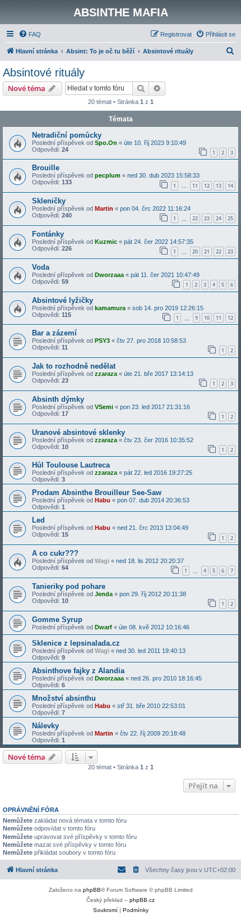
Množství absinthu (64, 698)
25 (230, 218)
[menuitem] (29, 34)
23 (207, 218)
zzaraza (106, 373)
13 (218, 185)
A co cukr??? (55, 553)
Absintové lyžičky (62, 300)
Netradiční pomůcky (66, 135)
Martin (104, 208)
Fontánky (48, 234)
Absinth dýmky (58, 399)
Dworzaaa (109, 274)
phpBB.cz (142, 900)
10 (207, 317)
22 (195, 218)
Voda (40, 267)
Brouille (45, 168)
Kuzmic (106, 241)
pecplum (108, 175)
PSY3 (102, 340)
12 (207, 185)
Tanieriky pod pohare (68, 586)
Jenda (104, 594)
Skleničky (49, 201)
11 (195, 185)
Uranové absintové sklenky (78, 432)
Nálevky (45, 726)
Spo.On (106, 142)
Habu (102, 500)
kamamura (110, 308)
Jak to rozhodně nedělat (73, 366)
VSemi (104, 406)
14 (230, 185)
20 (195, 251)
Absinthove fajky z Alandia (78, 670)
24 (218, 218)
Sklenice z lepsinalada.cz (76, 643)
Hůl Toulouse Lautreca (71, 465)
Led (38, 520)
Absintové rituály (44, 72)
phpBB (92, 890)
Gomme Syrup (57, 619)
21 (207, 251)
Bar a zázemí (54, 333)
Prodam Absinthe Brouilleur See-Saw (96, 492)
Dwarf (103, 627)
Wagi (102, 560)
